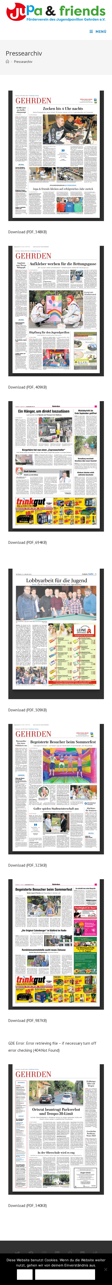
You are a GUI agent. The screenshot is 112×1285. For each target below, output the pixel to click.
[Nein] (105, 1269)
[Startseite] (7, 62)
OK (24, 1274)
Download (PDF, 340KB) (27, 1205)
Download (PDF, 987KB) (27, 1020)
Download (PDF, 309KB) (27, 709)
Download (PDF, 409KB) (27, 387)
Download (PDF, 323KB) (27, 865)
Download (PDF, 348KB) (27, 231)
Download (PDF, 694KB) (27, 542)
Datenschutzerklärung (65, 1274)
